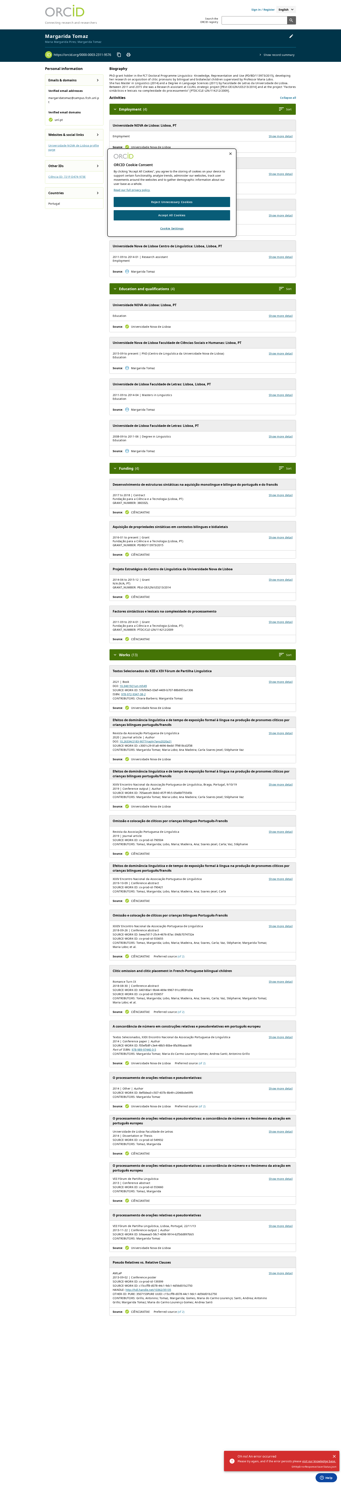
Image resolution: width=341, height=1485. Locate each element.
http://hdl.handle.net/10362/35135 (148, 1290)
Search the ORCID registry (209, 20)
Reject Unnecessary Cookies (171, 202)
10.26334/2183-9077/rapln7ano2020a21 (146, 741)
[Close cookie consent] (230, 153)
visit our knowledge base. (319, 1461)
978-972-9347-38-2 (133, 694)
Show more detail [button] (281, 136)
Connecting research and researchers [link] (71, 22)
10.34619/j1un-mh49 (133, 686)
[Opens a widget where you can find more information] (326, 1478)
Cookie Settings (172, 228)
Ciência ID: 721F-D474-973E (67, 177)
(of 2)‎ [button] (181, 956)
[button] (288, 98)
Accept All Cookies (171, 215)
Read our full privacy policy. (132, 190)
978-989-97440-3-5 (144, 1049)
